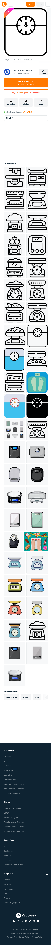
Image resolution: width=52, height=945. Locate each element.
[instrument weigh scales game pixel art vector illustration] (14, 748)
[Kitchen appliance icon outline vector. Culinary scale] (14, 564)
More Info (10, 118)
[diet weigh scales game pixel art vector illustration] (14, 793)
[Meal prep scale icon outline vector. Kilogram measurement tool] (14, 200)
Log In (40, 4)
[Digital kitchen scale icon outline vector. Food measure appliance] (14, 335)
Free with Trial (26, 82)
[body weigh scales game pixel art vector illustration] (14, 726)
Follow (43, 73)
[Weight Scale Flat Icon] (14, 610)
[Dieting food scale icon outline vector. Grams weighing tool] (14, 222)
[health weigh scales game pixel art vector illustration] (14, 838)
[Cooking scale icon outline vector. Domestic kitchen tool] (14, 290)
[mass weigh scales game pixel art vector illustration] (36, 860)
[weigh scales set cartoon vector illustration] (14, 658)
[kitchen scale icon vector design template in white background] (14, 904)
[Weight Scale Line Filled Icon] (35, 517)
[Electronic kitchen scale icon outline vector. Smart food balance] (14, 245)
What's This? (27, 112)
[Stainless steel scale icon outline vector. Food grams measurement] (14, 470)
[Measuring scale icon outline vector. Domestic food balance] (14, 177)
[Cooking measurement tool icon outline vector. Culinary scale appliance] (14, 267)
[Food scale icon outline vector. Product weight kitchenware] (14, 681)
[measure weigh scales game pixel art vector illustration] (14, 703)
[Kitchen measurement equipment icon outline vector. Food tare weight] (15, 493)
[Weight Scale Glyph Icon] (14, 634)
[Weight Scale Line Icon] (14, 517)
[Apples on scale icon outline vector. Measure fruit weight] (14, 312)
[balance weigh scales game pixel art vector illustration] (14, 771)
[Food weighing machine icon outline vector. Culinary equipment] (14, 358)
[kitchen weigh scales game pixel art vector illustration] (14, 861)
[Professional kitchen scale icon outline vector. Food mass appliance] (14, 425)
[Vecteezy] (4, 4)
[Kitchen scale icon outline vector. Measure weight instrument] (14, 380)
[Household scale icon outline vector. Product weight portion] (14, 403)
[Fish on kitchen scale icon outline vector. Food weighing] (14, 448)
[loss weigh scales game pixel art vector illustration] (14, 816)
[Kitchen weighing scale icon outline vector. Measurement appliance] (15, 540)
